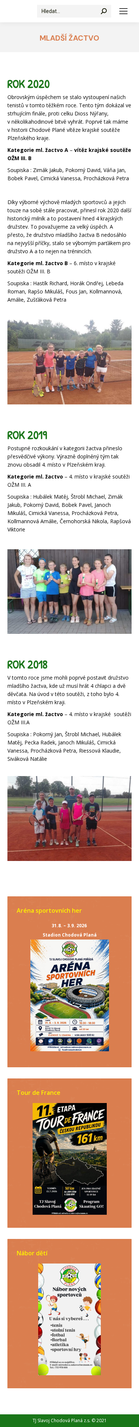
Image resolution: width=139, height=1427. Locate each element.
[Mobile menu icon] (123, 11)
